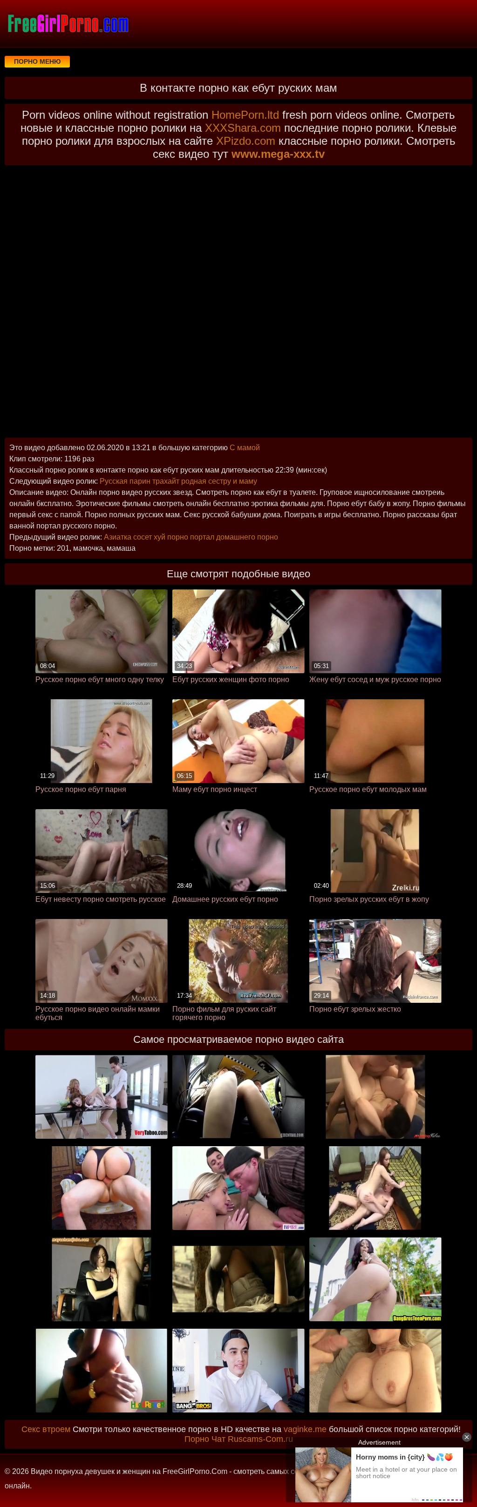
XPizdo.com (245, 141)
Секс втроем (45, 1429)
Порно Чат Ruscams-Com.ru (238, 1439)
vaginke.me (305, 1429)
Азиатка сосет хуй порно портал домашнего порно (191, 537)
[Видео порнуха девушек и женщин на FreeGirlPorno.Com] (67, 23)
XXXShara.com (243, 128)
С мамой (245, 448)
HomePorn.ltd (245, 114)
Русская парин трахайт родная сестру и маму (178, 481)
